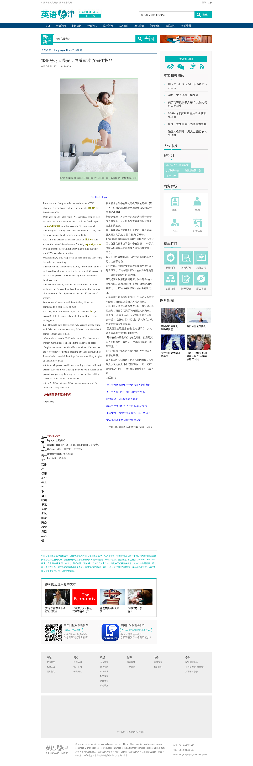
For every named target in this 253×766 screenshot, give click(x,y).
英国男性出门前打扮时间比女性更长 (125, 392)
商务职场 (170, 186)
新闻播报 (155, 25)
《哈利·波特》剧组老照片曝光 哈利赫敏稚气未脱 (197, 356)
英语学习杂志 (191, 671)
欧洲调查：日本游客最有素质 (122, 399)
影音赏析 (201, 288)
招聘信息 (140, 732)
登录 (204, 2)
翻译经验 (186, 288)
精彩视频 (104, 685)
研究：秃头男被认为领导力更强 (187, 124)
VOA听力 (104, 671)
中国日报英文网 (48, 2)
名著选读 (51, 667)
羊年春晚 (171, 175)
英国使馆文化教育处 (194, 667)
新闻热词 (76, 25)
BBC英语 (139, 25)
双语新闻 (61, 25)
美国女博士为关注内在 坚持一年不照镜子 (128, 413)
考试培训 (186, 25)
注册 (210, 2)
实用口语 (170, 288)
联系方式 (131, 732)
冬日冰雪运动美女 (196, 326)
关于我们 (121, 732)
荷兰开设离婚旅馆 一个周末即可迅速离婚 (128, 385)
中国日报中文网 (64, 2)
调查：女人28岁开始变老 (183, 95)
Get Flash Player (99, 197)
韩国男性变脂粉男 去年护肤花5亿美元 (126, 406)
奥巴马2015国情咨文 (177, 165)
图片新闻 (170, 25)
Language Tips (62, 50)
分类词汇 (92, 25)
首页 (47, 25)
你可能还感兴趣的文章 (60, 584)
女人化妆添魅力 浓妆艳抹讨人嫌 (123, 420)
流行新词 (108, 25)
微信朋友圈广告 (193, 170)
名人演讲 (123, 25)
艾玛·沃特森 (172, 170)
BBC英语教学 (191, 662)
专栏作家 (131, 667)
